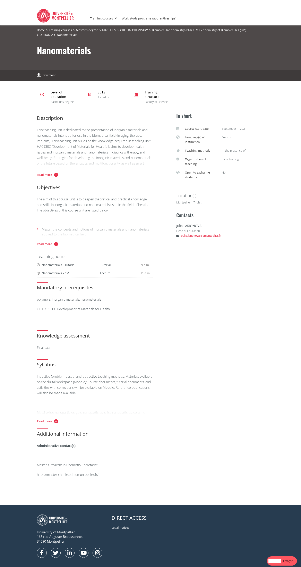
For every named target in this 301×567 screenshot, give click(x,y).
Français (288, 561)
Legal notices (120, 528)
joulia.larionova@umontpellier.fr (200, 235)
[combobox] (274, 561)
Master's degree (87, 30)
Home (41, 30)
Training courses (101, 18)
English (274, 561)
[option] (288, 561)
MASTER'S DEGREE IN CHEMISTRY (125, 30)
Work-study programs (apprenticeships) (149, 18)
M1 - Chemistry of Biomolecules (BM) (221, 30)
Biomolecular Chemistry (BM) (172, 30)
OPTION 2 (46, 35)
